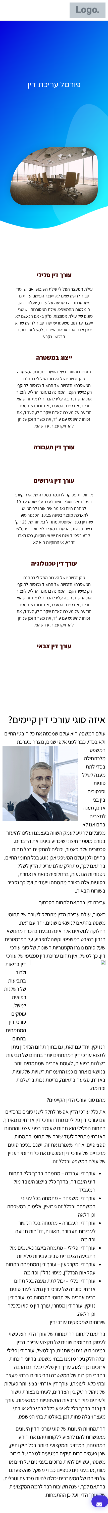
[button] (59, 10)
